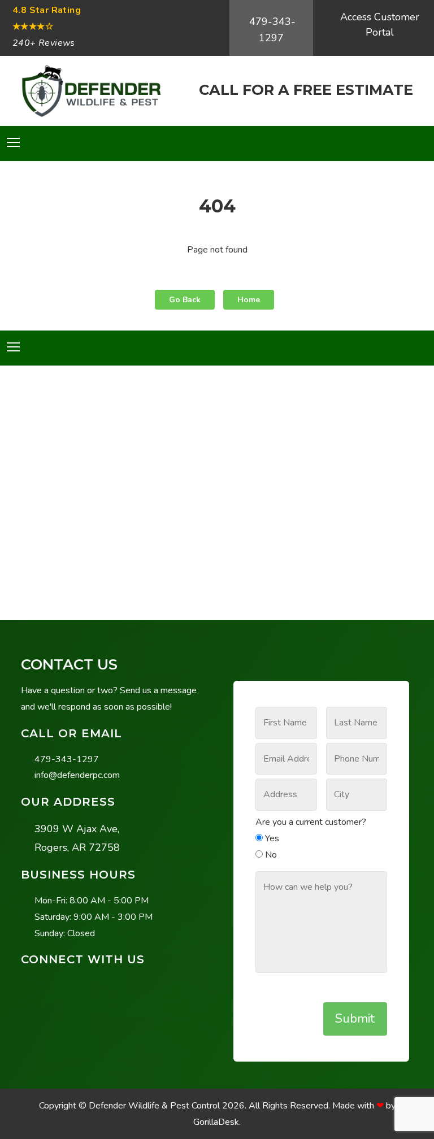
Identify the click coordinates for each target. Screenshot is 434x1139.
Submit (355, 1018)
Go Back (185, 299)
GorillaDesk (216, 1122)
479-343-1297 (272, 30)
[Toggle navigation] (13, 142)
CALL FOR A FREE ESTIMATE (306, 89)
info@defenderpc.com (77, 775)
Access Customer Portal (379, 24)
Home (248, 299)
